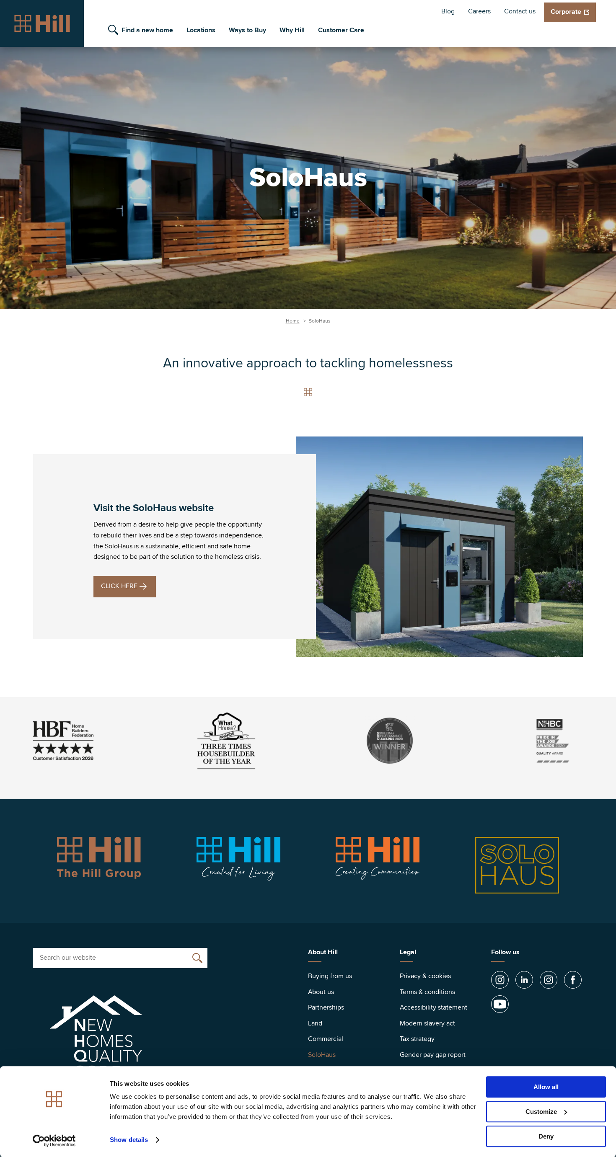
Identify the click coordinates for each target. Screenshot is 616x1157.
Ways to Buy (247, 30)
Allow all (546, 1086)
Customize (541, 1111)
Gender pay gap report (433, 1055)
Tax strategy (417, 1039)
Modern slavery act (427, 1023)
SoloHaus (322, 1055)
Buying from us (330, 976)
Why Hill (292, 30)
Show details (129, 1140)
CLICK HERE (119, 586)
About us (321, 992)
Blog (448, 11)
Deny (546, 1136)
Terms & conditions (427, 992)
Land (315, 1023)
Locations (200, 30)
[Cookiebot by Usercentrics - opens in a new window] (54, 1140)
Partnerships (326, 1007)
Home (293, 321)
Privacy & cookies (425, 976)
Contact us (520, 11)
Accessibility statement (433, 1007)
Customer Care (341, 30)
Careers (479, 11)
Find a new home (147, 30)
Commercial (325, 1039)
